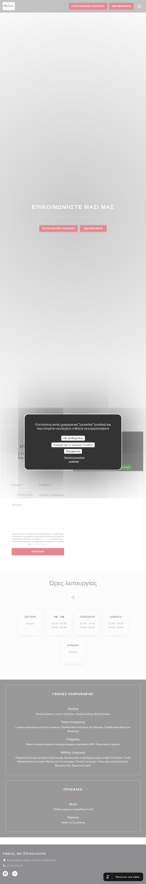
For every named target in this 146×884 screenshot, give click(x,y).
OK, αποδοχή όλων (73, 438)
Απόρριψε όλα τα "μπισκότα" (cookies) (73, 444)
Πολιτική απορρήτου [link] (74, 457)
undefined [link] (74, 461)
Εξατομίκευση (73, 451)
